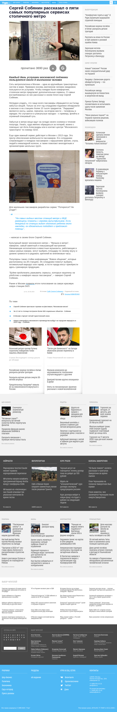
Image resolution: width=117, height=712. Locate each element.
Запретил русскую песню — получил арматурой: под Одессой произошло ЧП (102, 589)
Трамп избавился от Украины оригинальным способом (11, 596)
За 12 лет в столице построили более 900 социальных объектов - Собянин (42, 311)
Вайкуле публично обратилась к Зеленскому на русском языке (12, 603)
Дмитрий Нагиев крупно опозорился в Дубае (63, 380)
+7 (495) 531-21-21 (96, 683)
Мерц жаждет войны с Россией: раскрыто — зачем (70, 617)
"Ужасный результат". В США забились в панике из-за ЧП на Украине (44, 596)
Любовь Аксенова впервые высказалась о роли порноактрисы (71, 610)
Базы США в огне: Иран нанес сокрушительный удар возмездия (42, 610)
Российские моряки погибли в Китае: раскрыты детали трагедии (25, 371)
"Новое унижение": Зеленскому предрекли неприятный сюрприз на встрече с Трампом (101, 604)
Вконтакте (69, 677)
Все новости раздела (8, 443)
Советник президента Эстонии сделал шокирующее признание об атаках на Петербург (14, 590)
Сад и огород (45, 2)
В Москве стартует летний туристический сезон (32, 316)
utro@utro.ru (94, 685)
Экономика (35, 2)
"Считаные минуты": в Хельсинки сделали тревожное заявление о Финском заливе (12, 611)
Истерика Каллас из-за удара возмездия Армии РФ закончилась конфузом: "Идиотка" (71, 590)
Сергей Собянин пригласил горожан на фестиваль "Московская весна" (41, 306)
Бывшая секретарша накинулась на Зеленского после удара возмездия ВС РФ (14, 618)
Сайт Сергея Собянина (55, 291)
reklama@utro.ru (95, 692)
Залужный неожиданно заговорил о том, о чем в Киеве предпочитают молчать (100, 597)
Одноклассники (71, 681)
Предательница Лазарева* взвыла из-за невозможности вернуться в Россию (24, 387)
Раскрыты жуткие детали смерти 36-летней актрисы (24, 378)
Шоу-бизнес (16, 2)
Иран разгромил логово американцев (101, 617)
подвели (30, 283)
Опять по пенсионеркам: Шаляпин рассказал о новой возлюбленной (62, 388)
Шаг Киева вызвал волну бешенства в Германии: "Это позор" (72, 596)
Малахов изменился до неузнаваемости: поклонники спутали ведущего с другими (60, 372)
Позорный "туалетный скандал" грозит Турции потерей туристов (72, 603)
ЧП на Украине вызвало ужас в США (42, 588)
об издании (36, 677)
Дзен (66, 689)
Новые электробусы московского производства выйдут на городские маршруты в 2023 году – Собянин (45, 321)
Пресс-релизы (63, 2)
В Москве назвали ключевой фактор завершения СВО (42, 617)
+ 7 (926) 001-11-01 (96, 690)
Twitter (68, 685)
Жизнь (54, 2)
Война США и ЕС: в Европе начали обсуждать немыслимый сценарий (100, 610)
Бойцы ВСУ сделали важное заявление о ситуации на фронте (43, 603)
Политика (26, 2)
